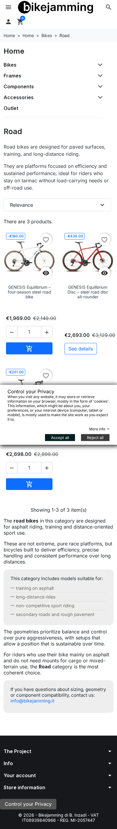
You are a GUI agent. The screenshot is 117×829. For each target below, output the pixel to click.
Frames (12, 76)
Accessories (19, 97)
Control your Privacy (28, 804)
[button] (108, 7)
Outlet (11, 108)
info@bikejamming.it (32, 701)
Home (14, 51)
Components (19, 86)
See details (80, 349)
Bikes (10, 65)
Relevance (58, 205)
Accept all (60, 437)
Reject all (95, 437)
